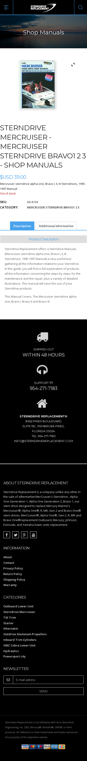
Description (22, 226)
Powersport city (14, 656)
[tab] (22, 225)
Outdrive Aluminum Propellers (25, 634)
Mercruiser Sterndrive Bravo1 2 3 (53, 207)
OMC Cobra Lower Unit (19, 645)
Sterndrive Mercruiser (19, 612)
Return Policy (12, 574)
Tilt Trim (9, 617)
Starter (8, 623)
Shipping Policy (14, 579)
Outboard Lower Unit (18, 606)
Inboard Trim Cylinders (19, 640)
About (7, 557)
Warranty (10, 585)
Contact (8, 563)
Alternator (10, 628)
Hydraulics (11, 651)
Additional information (56, 226)
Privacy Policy (13, 568)
